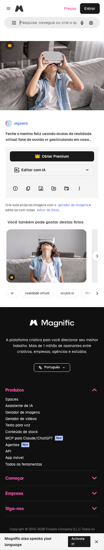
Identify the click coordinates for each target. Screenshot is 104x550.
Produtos (14, 390)
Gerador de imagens (22, 412)
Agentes (16, 444)
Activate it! (78, 541)
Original (34, 45)
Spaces (11, 399)
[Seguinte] (97, 256)
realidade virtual (37, 293)
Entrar (89, 8)
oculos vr (67, 293)
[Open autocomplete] (12, 23)
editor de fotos (48, 210)
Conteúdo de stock (21, 431)
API (8, 451)
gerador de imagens (73, 205)
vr (12, 293)
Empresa (14, 493)
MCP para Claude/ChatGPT (33, 438)
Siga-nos (14, 508)
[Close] (96, 542)
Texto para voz (17, 425)
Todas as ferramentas (23, 464)
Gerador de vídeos (21, 418)
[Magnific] (52, 324)
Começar (14, 478)
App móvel (14, 457)
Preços (70, 8)
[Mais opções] (79, 188)
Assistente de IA (19, 405)
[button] (52, 367)
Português (52, 367)
